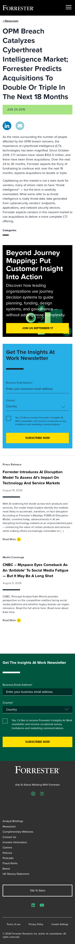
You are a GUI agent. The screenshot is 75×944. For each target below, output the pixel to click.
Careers (7, 847)
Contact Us (9, 837)
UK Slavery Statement (16, 874)
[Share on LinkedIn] (7, 125)
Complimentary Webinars (18, 832)
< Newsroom (10, 21)
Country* (11, 400)
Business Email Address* (19, 383)
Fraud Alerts (10, 863)
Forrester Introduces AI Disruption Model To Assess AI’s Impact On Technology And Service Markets (33, 477)
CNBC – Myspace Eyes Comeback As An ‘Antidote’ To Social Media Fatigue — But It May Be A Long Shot (35, 570)
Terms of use (14, 924)
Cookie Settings (59, 924)
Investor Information (15, 842)
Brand (6, 869)
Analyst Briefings (13, 821)
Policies (7, 853)
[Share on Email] (20, 125)
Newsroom (9, 826)
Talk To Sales (37, 890)
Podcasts (8, 858)
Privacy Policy (36, 924)
